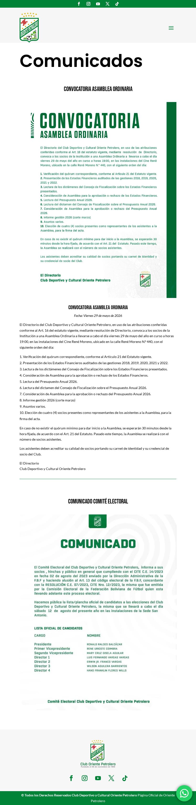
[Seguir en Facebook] (79, 4)
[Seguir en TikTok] (117, 4)
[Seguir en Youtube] (98, 4)
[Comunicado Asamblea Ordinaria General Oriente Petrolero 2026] (98, 297)
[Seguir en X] (107, 4)
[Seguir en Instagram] (88, 4)
